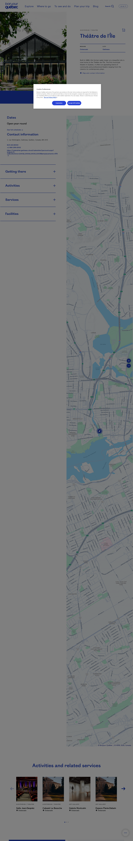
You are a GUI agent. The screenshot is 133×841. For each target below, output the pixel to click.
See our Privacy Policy (51, 97)
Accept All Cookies (74, 103)
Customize (59, 103)
